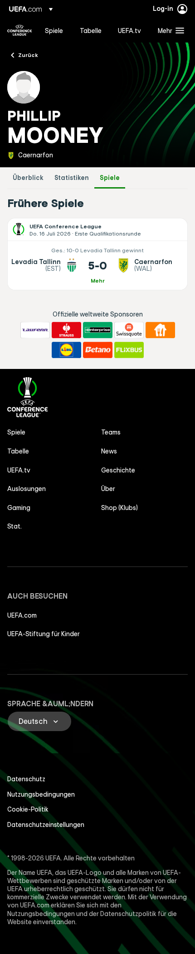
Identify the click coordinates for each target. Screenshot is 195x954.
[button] (169, 30)
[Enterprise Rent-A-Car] (97, 330)
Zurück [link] (28, 55)
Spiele (110, 178)
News (109, 451)
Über (108, 488)
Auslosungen (26, 488)
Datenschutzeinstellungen (45, 824)
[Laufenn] (35, 330)
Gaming (18, 507)
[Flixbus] (129, 350)
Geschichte (118, 470)
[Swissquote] (129, 330)
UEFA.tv (18, 470)
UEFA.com (22, 615)
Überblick (28, 178)
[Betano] (97, 350)
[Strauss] (66, 330)
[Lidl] (66, 350)
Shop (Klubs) (119, 507)
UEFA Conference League (19, 30)
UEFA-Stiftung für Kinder (43, 634)
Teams (111, 432)
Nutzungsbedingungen (41, 794)
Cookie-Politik (28, 809)
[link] (54, 30)
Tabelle (18, 451)
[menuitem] (54, 30)
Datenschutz (26, 779)
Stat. (14, 526)
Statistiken (71, 178)
